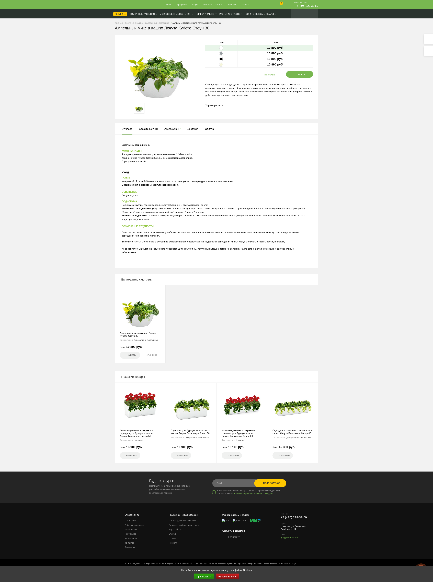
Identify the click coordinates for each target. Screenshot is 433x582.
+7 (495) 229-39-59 (306, 5)
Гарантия (231, 4)
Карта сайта (175, 529)
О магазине (130, 520)
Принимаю (204, 576)
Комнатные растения (142, 14)
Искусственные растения (175, 14)
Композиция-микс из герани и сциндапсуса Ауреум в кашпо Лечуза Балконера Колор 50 (136, 433)
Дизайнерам (131, 529)
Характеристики (214, 105)
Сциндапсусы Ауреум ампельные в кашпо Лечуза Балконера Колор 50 (190, 432)
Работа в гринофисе (134, 525)
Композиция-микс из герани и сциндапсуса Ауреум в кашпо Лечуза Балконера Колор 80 (238, 433)
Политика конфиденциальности (184, 525)
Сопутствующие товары (260, 14)
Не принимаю (227, 576)
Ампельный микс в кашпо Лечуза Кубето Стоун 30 (138, 334)
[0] (278, 5)
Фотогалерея (131, 538)
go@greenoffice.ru (290, 537)
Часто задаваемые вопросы (182, 520)
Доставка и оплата (212, 4)
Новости (173, 543)
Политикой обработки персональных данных (254, 494)
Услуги (119, 14)
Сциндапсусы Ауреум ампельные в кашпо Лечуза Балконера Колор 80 (292, 432)
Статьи (172, 534)
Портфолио (181, 4)
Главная (127, 5)
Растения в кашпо (229, 14)
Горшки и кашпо (205, 14)
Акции (195, 4)
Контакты (245, 4)
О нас (168, 4)
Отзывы (172, 538)
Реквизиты (130, 547)
